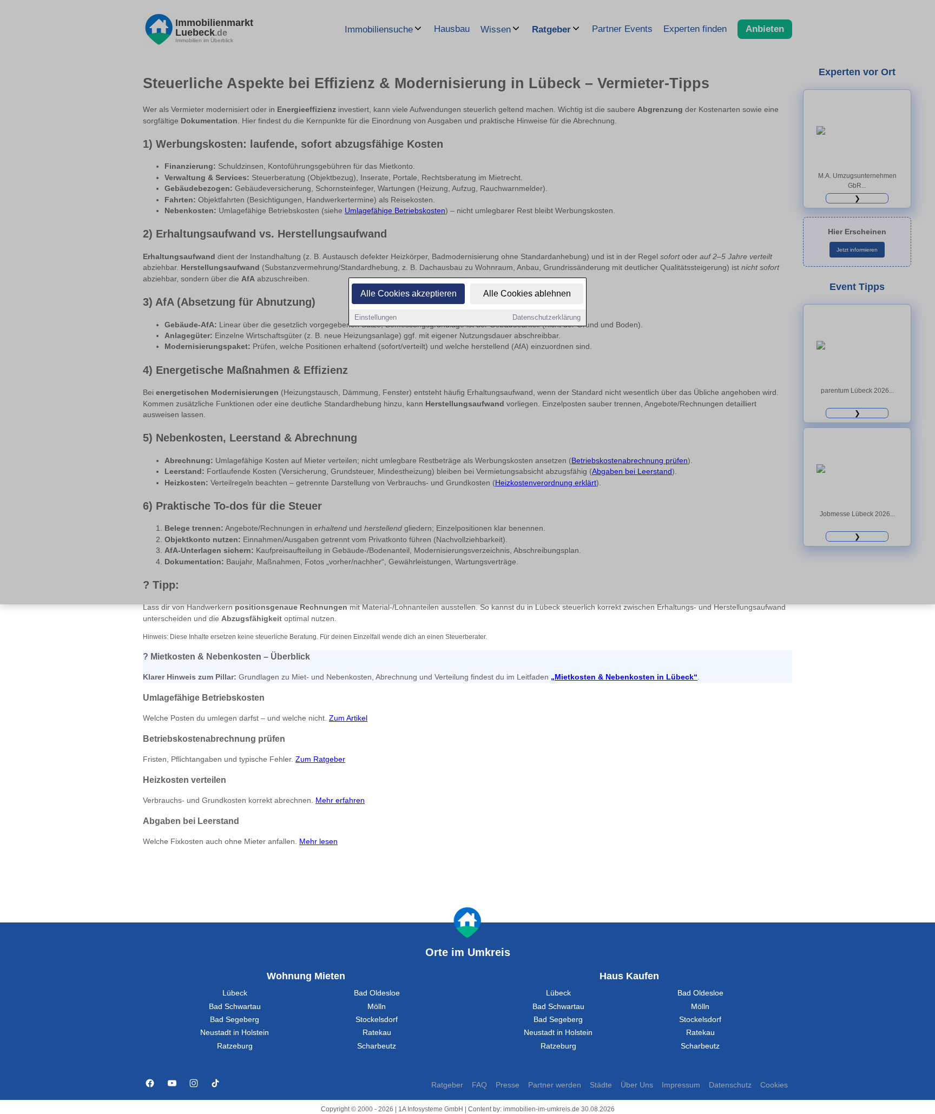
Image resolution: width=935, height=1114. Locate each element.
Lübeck (234, 993)
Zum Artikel (348, 718)
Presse (507, 1085)
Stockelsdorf (376, 1020)
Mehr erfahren (340, 800)
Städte (601, 1085)
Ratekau (377, 1033)
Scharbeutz (376, 1046)
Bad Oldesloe (377, 993)
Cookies (774, 1085)
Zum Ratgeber (320, 759)
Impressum (681, 1085)
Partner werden (554, 1085)
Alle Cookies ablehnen (527, 293)
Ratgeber (447, 1085)
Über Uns (637, 1085)
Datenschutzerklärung (546, 317)
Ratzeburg (235, 1046)
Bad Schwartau (235, 1007)
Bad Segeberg (234, 1020)
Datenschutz (730, 1085)
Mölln (376, 1007)
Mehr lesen (318, 842)
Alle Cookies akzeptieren (408, 293)
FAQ (479, 1085)
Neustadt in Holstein (234, 1033)
